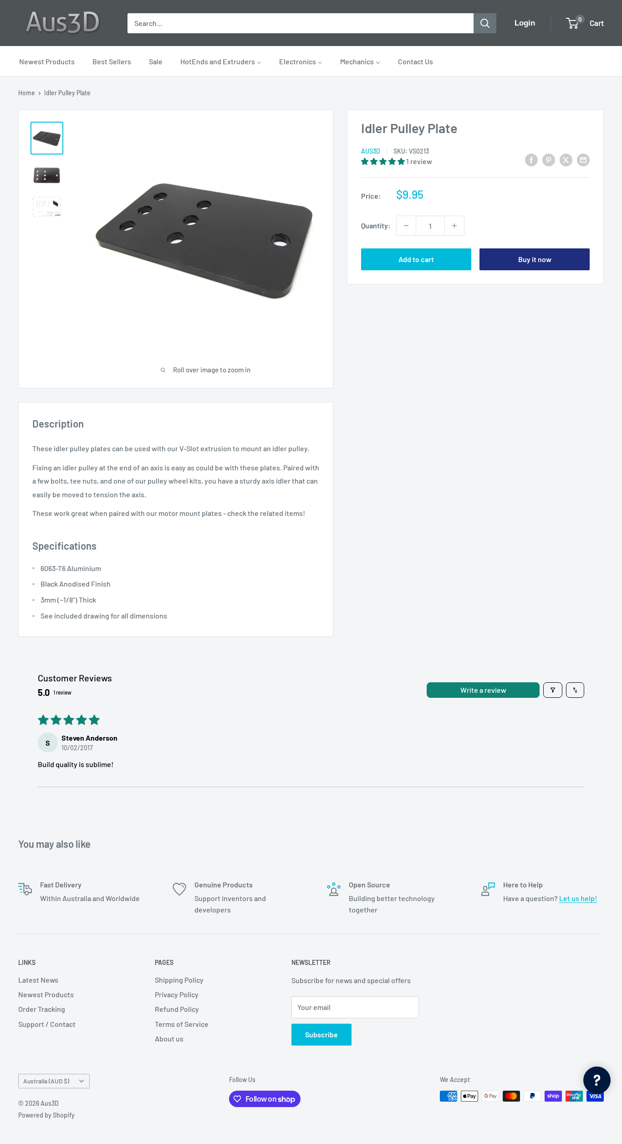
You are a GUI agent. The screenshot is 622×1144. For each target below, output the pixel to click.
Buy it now (534, 259)
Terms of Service (182, 1024)
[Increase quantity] (454, 225)
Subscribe (321, 1034)
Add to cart (416, 259)
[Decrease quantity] (406, 225)
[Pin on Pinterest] (548, 159)
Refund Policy (177, 1009)
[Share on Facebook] (531, 159)
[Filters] (552, 690)
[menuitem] (47, 61)
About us (169, 1038)
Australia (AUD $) (46, 1081)
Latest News (38, 979)
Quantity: (376, 225)
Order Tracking (41, 1009)
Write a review (483, 689)
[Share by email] (583, 159)
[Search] (485, 23)
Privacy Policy (177, 994)
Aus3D (370, 151)
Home (26, 93)
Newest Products (46, 994)
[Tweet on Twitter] (566, 159)
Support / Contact (47, 1024)
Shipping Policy (179, 979)
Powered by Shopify (46, 1115)
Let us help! (578, 898)
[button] (383, 161)
